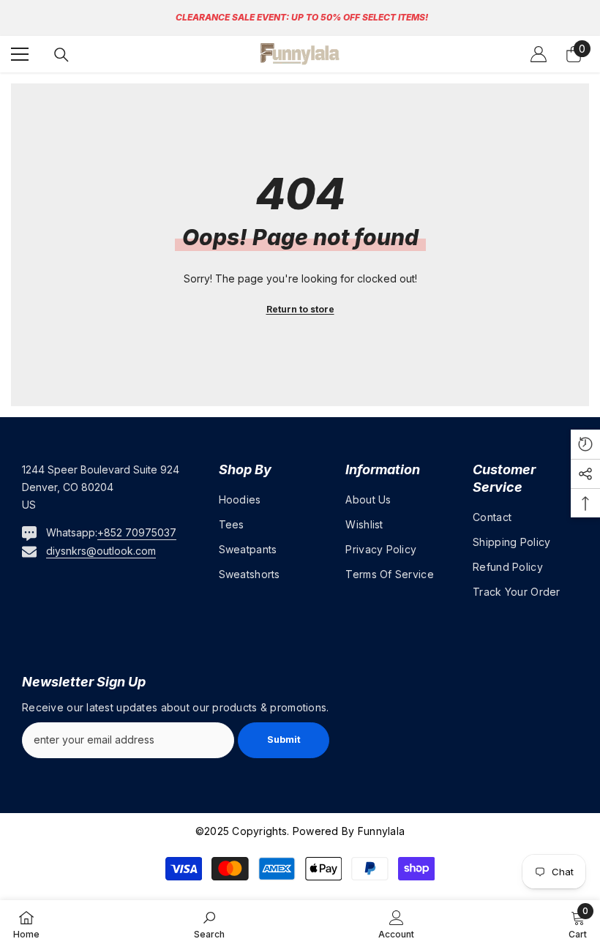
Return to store (300, 309)
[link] (209, 923)
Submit (284, 739)
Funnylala (380, 831)
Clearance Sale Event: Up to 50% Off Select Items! (302, 17)
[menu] (20, 54)
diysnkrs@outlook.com (101, 550)
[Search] (61, 55)
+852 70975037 (136, 532)
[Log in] (538, 54)
